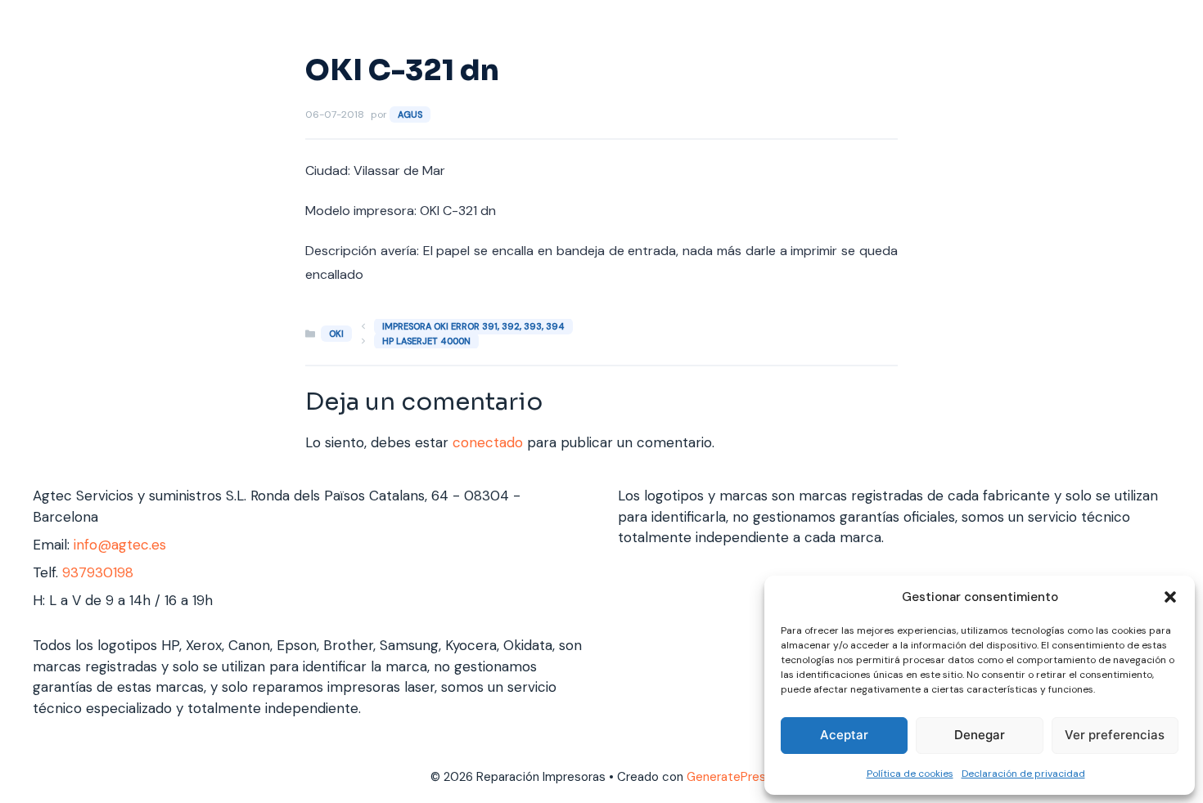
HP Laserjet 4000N (426, 341)
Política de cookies (910, 773)
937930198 (97, 572)
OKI (336, 333)
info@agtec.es (120, 545)
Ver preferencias (1115, 734)
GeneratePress (730, 777)
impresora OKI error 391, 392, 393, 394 (473, 326)
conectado (488, 442)
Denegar (979, 734)
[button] (1170, 597)
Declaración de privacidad (1023, 773)
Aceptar (844, 734)
